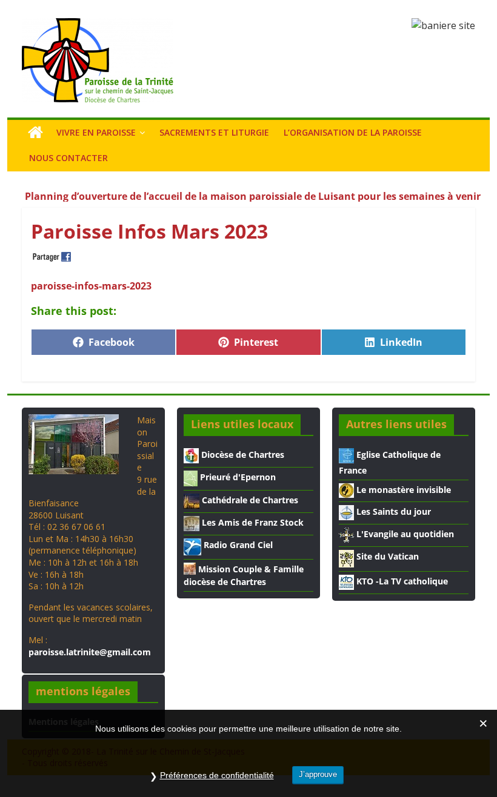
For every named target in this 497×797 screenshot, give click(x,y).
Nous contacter (68, 158)
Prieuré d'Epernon (237, 477)
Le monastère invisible (402, 489)
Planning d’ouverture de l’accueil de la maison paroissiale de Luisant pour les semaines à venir (253, 192)
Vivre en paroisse (96, 132)
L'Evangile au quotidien (404, 534)
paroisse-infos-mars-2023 (91, 286)
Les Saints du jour (392, 511)
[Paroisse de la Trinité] (35, 132)
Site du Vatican (386, 556)
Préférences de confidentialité (217, 775)
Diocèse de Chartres (241, 454)
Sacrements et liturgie (214, 132)
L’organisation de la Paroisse (353, 132)
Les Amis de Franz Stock (251, 522)
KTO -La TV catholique (401, 581)
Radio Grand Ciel (237, 545)
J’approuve (318, 774)
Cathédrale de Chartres (248, 500)
